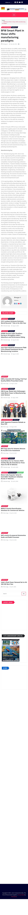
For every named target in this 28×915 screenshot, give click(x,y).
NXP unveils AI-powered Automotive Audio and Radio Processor (13, 536)
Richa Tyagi (5, 383)
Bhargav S (5, 44)
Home (3, 20)
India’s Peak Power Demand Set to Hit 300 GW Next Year (14, 583)
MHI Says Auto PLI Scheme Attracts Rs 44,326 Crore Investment (13, 449)
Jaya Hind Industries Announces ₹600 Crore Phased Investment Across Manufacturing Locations (13, 349)
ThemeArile (14, 896)
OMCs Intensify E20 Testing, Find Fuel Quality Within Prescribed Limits (14, 380)
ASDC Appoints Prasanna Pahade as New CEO (13, 423)
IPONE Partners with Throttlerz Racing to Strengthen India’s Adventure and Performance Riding (13, 335)
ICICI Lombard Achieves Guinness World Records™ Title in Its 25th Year (13, 322)
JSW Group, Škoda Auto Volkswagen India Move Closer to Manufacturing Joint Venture (13, 393)
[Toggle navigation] (14, 15)
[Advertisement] (14, 788)
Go (23, 593)
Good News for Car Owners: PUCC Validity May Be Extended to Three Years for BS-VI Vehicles (13, 462)
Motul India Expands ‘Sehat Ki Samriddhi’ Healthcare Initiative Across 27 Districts (12, 477)
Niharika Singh (6, 325)
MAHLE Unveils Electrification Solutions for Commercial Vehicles (12, 509)
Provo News (21, 895)
